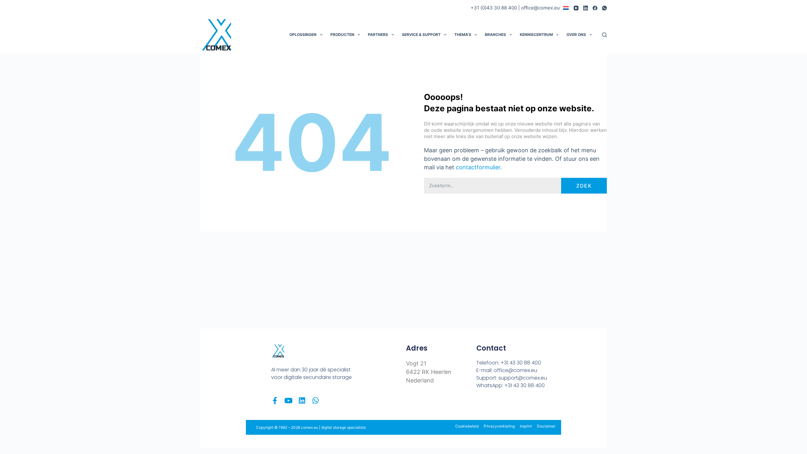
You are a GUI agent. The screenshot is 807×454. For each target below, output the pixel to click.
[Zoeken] (604, 34)
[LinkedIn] (585, 8)
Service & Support (421, 34)
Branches (495, 34)
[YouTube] (576, 8)
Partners (378, 34)
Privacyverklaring (499, 426)
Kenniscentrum (536, 34)
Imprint (526, 426)
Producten (342, 34)
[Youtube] (288, 400)
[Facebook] (595, 8)
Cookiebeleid (467, 426)
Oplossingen (302, 34)
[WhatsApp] (604, 8)
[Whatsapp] (315, 400)
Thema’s (462, 34)
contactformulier (478, 167)
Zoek (584, 186)
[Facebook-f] (274, 400)
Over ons (576, 34)
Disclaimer (546, 426)
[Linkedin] (301, 400)
